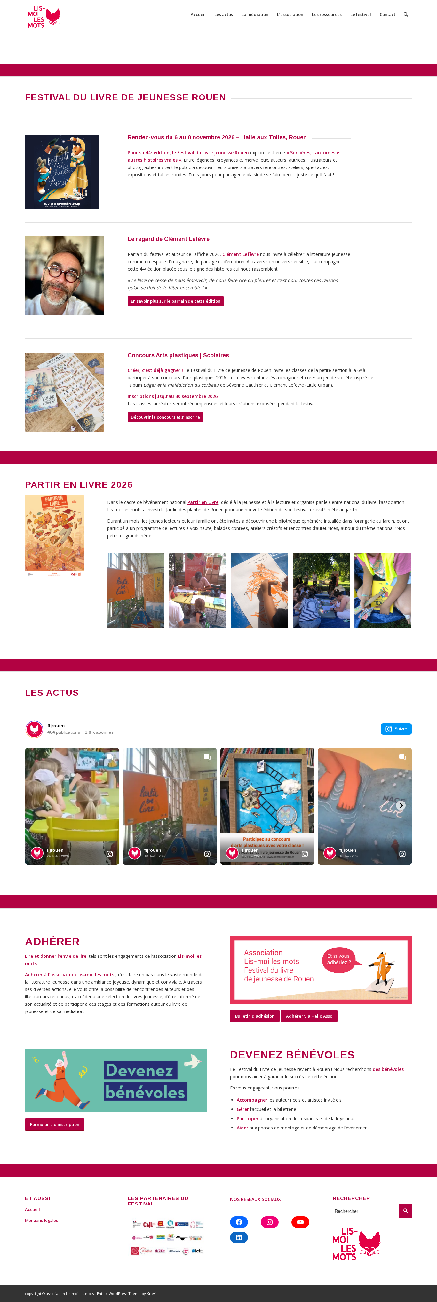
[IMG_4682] (261, 593)
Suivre (400, 728)
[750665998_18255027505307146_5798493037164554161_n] (200, 593)
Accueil (32, 1209)
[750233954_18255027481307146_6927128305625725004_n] (138, 593)
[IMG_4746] (385, 593)
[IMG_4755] (323, 593)
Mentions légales (41, 1220)
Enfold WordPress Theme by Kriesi (126, 1293)
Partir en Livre (203, 502)
